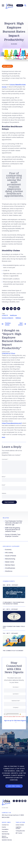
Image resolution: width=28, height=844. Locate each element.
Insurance (5, 831)
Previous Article (8, 324)
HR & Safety (9, 553)
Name (4, 476)
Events (4, 827)
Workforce (8, 571)
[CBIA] (9, 6)
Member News (10, 565)
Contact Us (5, 825)
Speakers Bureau (7, 840)
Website (4, 493)
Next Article (20, 324)
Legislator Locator (18, 827)
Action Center (20, 825)
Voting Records (20, 831)
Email (3, 485)
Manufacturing (10, 559)
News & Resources (5, 837)
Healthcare (13, 315)
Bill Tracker (19, 833)
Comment (5, 459)
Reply (3, 437)
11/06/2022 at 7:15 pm (8, 353)
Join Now (19, 5)
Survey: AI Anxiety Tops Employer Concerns (12, 535)
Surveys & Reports (7, 318)
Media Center (9, 562)
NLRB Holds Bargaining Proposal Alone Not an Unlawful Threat (12, 529)
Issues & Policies (10, 556)
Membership (5, 834)
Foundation (5, 829)
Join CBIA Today (14, 786)
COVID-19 (5, 315)
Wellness (18, 318)
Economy (8, 549)
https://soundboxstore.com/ (12, 423)
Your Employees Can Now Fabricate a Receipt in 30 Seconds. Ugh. (13, 523)
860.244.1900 (5, 817)
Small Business (10, 568)
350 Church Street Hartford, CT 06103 (13, 815)
